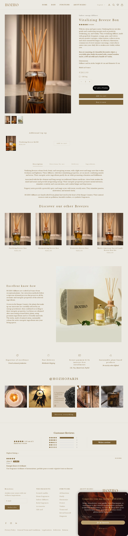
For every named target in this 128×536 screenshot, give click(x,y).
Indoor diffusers (42, 500)
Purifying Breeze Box (18, 248)
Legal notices (47, 530)
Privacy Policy (10, 530)
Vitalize (62, 506)
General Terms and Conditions (28, 530)
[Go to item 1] (7, 120)
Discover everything (64, 414)
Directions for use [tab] (57, 164)
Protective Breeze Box (79, 248)
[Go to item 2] (14, 120)
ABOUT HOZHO (80, 5)
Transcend (64, 510)
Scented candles (42, 493)
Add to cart (101, 96)
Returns (65, 530)
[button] (83, 24)
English (100, 5)
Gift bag (84, 77)
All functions (64, 493)
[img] (10, 458)
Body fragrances (42, 503)
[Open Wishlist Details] (118, 5)
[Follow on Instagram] (11, 523)
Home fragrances (42, 496)
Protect (62, 503)
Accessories (40, 506)
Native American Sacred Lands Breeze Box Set (110, 249)
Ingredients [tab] (90, 164)
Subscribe (12, 507)
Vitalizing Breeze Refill (28, 142)
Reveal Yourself (65, 513)
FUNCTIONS (65, 5)
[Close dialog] (126, 494)
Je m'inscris (103, 523)
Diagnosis (63, 516)
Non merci (103, 528)
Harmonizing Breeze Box (48, 248)
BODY (53, 5)
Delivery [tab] (75, 164)
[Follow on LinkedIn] (16, 523)
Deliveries (57, 530)
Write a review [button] (104, 442)
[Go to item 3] (20, 120)
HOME (44, 5)
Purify (62, 496)
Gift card (39, 510)
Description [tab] (38, 164)
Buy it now (101, 102)
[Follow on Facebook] (6, 523)
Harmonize (64, 500)
